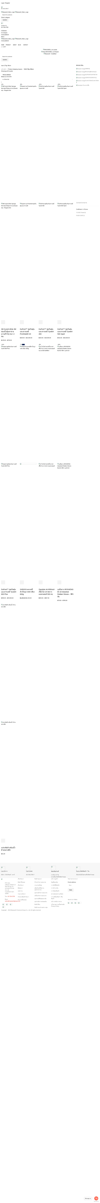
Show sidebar (7, 74)
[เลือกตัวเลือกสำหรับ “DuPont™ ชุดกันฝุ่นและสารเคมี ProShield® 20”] (22, 322)
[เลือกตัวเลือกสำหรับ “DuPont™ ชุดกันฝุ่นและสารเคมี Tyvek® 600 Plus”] (3, 582)
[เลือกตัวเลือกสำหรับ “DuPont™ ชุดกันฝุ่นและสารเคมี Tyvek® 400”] (41, 322)
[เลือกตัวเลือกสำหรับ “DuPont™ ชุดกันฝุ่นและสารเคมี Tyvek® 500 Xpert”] (59, 322)
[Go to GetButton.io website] (96, 1201)
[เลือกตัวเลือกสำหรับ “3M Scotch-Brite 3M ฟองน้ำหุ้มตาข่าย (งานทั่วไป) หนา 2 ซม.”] (3, 322)
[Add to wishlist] (3, 326)
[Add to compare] (12, 322)
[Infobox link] (50, 455)
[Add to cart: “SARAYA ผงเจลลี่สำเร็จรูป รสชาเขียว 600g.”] (22, 582)
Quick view (7, 322)
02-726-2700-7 (30, 874)
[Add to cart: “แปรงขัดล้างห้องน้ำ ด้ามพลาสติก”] (3, 841)
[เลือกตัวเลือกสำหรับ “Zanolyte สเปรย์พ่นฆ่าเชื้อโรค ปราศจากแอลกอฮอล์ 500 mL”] (41, 582)
